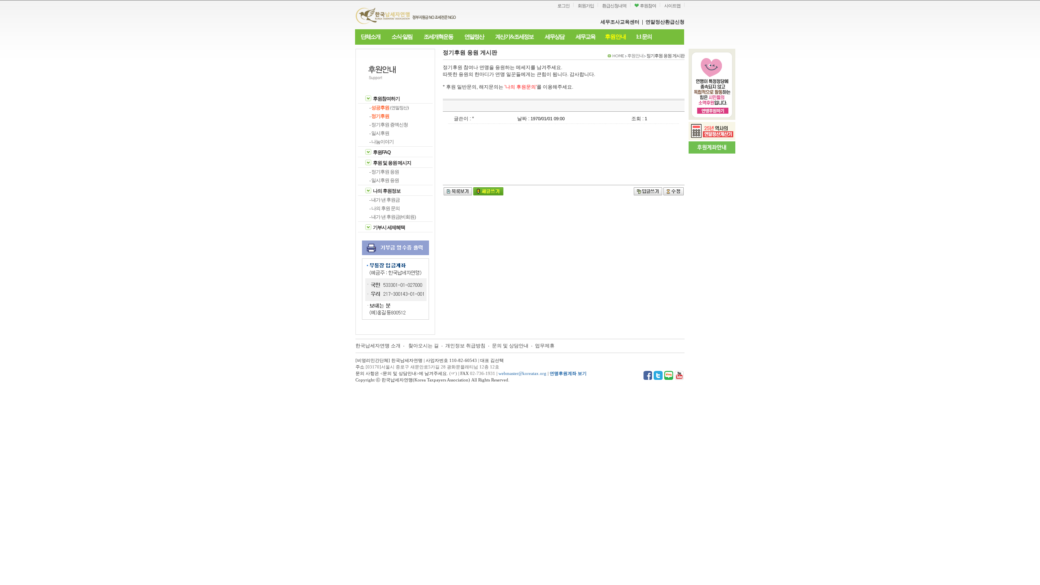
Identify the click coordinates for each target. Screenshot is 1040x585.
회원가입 (586, 5)
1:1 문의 (644, 37)
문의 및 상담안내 (511, 346)
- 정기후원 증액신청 (388, 125)
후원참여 (647, 5)
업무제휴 (545, 346)
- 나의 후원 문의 (384, 208)
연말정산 (474, 37)
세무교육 (585, 37)
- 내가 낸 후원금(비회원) (392, 217)
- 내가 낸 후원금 (384, 200)
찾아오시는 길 (423, 346)
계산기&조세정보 (514, 37)
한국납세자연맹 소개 (378, 346)
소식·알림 (402, 37)
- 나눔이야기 (381, 142)
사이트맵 (672, 5)
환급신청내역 (614, 5)
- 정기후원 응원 (384, 172)
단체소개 (370, 37)
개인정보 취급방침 (465, 346)
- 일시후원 (379, 133)
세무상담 (554, 37)
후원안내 (615, 37)
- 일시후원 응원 (384, 180)
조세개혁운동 (438, 37)
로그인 (563, 5)
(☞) (453, 373)
